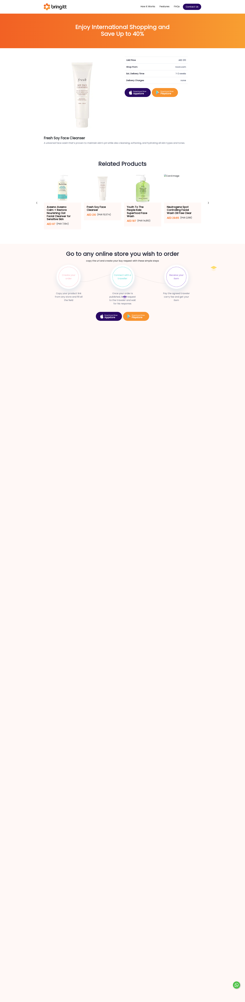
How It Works (148, 6)
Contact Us (192, 6)
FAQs (177, 6)
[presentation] (37, 203)
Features (164, 6)
